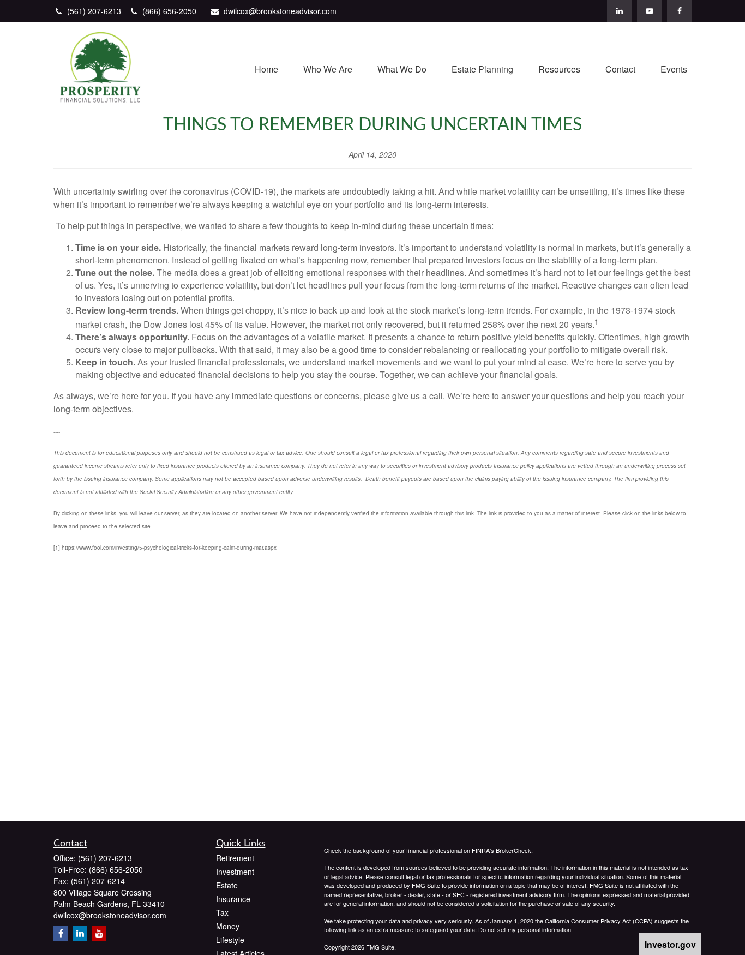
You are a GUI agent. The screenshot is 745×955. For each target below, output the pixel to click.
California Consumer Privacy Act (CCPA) (599, 920)
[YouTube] (649, 11)
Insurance (233, 898)
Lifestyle (230, 939)
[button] (266, 68)
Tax (222, 912)
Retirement (235, 857)
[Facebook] (679, 11)
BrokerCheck (513, 850)
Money (227, 926)
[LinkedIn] (619, 11)
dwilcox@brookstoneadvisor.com (280, 10)
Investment (235, 871)
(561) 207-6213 (95, 10)
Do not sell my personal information (524, 929)
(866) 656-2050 (169, 10)
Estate (227, 885)
